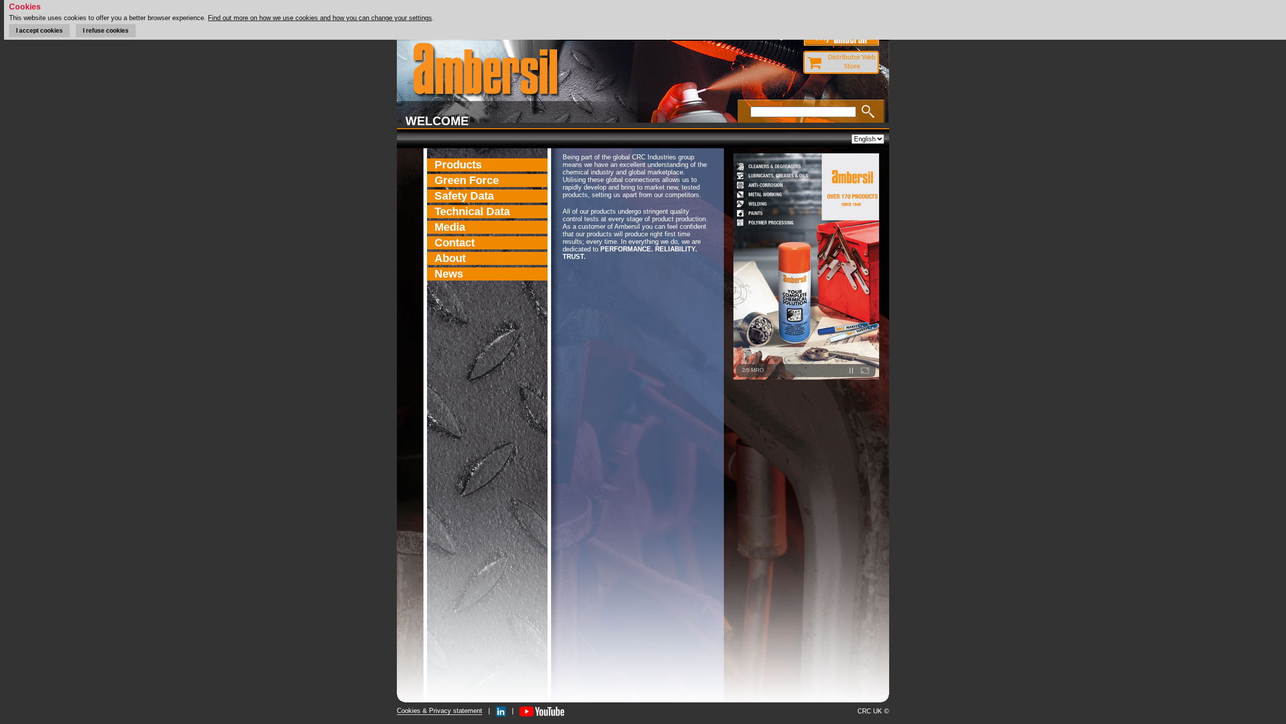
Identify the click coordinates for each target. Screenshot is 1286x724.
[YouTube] (541, 710)
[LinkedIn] (501, 710)
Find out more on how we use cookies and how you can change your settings (320, 18)
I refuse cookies (106, 30)
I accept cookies (39, 30)
